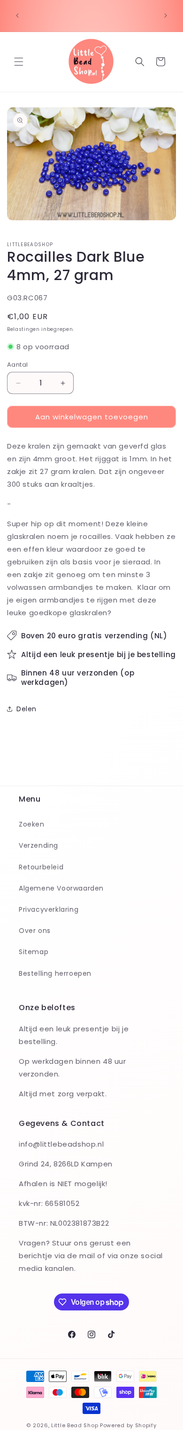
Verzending (38, 845)
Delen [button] (26, 709)
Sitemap (33, 951)
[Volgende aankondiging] (165, 15)
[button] (18, 61)
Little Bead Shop (74, 1425)
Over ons (35, 930)
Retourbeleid (41, 867)
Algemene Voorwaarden (61, 888)
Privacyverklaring (48, 909)
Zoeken (32, 824)
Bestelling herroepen (55, 973)
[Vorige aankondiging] (17, 15)
